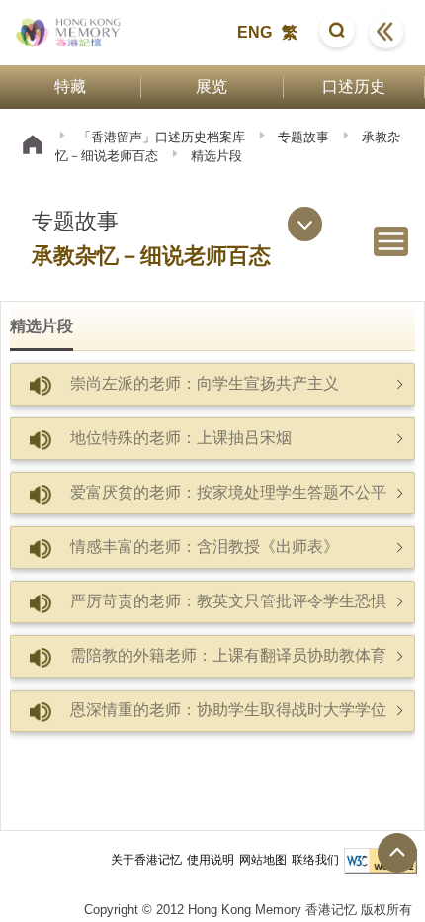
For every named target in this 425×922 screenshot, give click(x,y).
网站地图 (263, 860)
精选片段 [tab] (41, 326)
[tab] (212, 384)
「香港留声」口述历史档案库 (161, 137)
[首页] (32, 147)
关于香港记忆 (146, 860)
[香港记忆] (69, 32)
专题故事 (303, 137)
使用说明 (210, 860)
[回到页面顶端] (397, 853)
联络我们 (315, 860)
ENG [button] (254, 32)
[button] (337, 32)
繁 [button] (290, 32)
